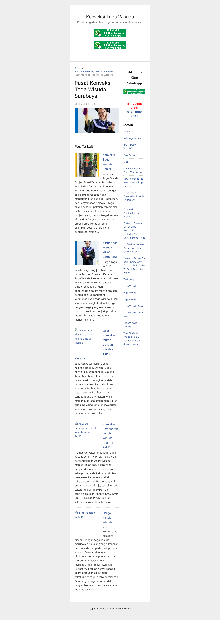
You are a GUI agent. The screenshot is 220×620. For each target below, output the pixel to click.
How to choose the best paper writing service (133, 182)
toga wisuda (129, 292)
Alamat (127, 131)
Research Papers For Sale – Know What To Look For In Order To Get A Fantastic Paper (134, 265)
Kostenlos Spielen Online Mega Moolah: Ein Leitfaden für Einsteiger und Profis (134, 230)
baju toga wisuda (132, 138)
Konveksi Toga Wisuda (110, 17)
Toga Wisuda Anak (133, 306)
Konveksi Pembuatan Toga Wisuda (132, 213)
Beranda (79, 68)
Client (126, 161)
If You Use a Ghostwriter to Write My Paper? (133, 196)
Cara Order (129, 155)
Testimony (128, 279)
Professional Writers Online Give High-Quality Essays (133, 248)
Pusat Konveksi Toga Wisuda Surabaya (94, 71)
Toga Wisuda (130, 286)
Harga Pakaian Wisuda (108, 517)
